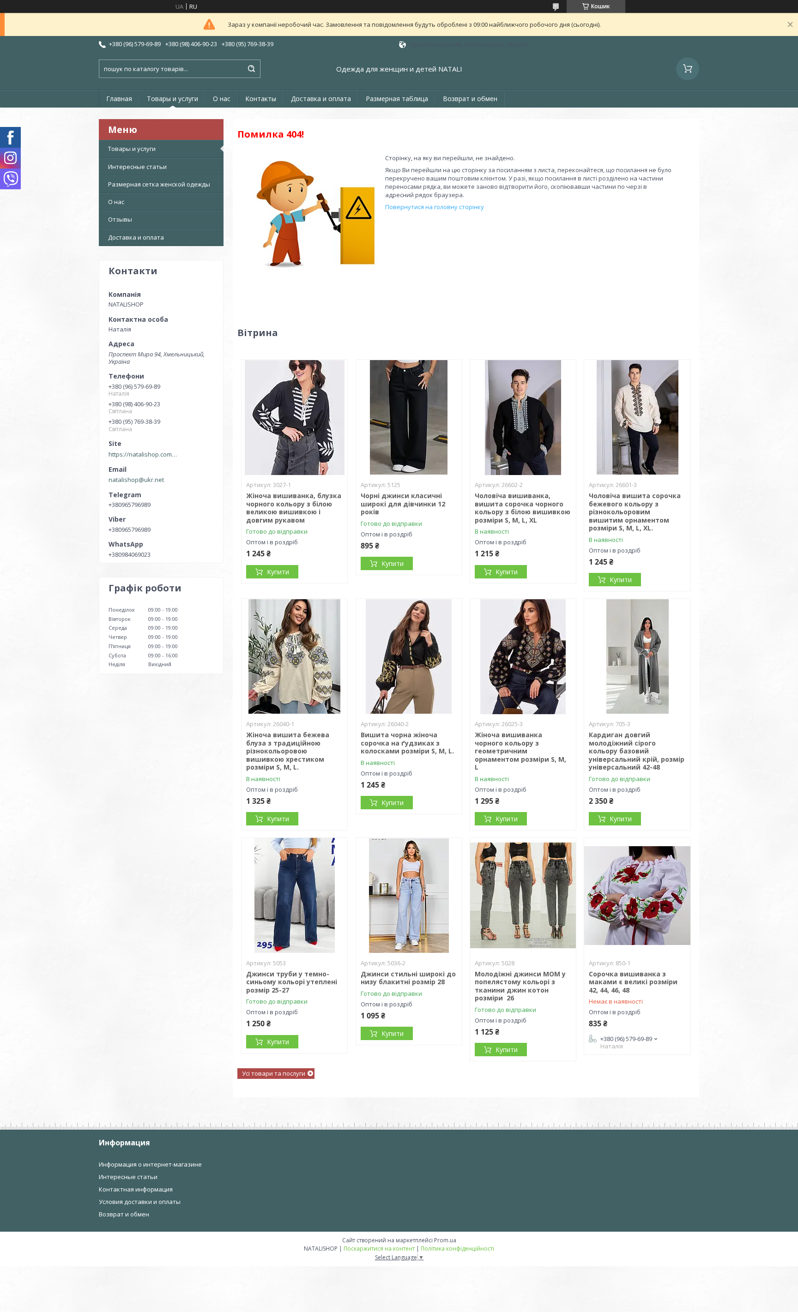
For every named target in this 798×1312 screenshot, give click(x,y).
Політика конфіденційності (457, 1248)
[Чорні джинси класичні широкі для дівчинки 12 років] (409, 417)
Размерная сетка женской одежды (159, 184)
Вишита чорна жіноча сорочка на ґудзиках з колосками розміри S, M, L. (407, 742)
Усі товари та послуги (273, 1073)
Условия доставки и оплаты (140, 1202)
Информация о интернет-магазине (150, 1164)
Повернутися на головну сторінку (434, 207)
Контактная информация (136, 1189)
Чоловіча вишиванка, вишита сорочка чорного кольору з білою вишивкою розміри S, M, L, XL (522, 507)
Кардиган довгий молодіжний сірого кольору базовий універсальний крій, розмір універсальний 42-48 (636, 750)
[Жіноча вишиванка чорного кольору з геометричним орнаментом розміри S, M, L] (523, 656)
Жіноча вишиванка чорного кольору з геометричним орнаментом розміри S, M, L (520, 750)
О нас (221, 98)
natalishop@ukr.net (136, 479)
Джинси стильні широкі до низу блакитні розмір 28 (408, 978)
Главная (119, 98)
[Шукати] (251, 69)
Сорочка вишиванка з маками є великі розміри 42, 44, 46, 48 (633, 981)
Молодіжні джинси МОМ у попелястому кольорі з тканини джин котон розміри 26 (520, 986)
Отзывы (120, 219)
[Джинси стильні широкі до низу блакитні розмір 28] (409, 895)
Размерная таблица (397, 98)
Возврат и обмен (470, 98)
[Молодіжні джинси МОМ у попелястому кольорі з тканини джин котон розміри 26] (523, 895)
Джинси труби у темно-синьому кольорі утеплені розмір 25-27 (291, 981)
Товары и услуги (172, 98)
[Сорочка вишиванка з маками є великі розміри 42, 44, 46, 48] (637, 895)
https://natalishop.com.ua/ (143, 454)
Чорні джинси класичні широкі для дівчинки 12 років (403, 503)
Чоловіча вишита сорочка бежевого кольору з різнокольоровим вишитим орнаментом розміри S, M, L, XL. (635, 511)
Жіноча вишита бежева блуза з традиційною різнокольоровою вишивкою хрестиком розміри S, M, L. (287, 750)
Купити (278, 571)
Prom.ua (445, 1240)
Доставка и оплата (321, 98)
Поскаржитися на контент (379, 1248)
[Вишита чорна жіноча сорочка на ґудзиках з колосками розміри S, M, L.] (409, 656)
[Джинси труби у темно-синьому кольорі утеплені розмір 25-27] (294, 895)
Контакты (260, 98)
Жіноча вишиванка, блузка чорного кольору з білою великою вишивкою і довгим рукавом (293, 507)
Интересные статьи (137, 166)
